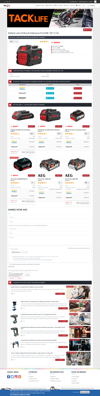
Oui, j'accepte (76, 392)
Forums (79, 5)
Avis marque (50, 5)
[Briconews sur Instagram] (15, 376)
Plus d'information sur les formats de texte (78, 248)
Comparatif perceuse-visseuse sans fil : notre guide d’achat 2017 (38, 314)
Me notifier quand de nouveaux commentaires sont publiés (25, 264)
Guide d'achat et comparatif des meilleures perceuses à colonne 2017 (40, 301)
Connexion (92, 5)
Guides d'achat (40, 5)
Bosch (58, 47)
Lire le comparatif (60, 293)
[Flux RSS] (19, 376)
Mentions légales (55, 378)
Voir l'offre (78, 88)
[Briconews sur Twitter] (12, 376)
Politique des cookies (56, 381)
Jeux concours (59, 5)
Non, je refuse (85, 392)
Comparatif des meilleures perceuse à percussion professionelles (39, 340)
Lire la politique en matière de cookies (20, 394)
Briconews (74, 378)
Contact (91, 1)
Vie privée (53, 376)
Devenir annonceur (83, 1)
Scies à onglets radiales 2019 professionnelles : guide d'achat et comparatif (32, 353)
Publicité (31, 376)
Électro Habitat (75, 383)
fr (95, 1)
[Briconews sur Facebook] (8, 376)
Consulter (31, 126)
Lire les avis (50, 88)
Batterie (61, 46)
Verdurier (74, 381)
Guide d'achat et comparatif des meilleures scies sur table (27, 287)
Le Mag (67, 5)
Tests (73, 5)
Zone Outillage (75, 376)
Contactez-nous (33, 378)
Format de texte (14, 249)
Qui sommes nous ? (74, 1)
